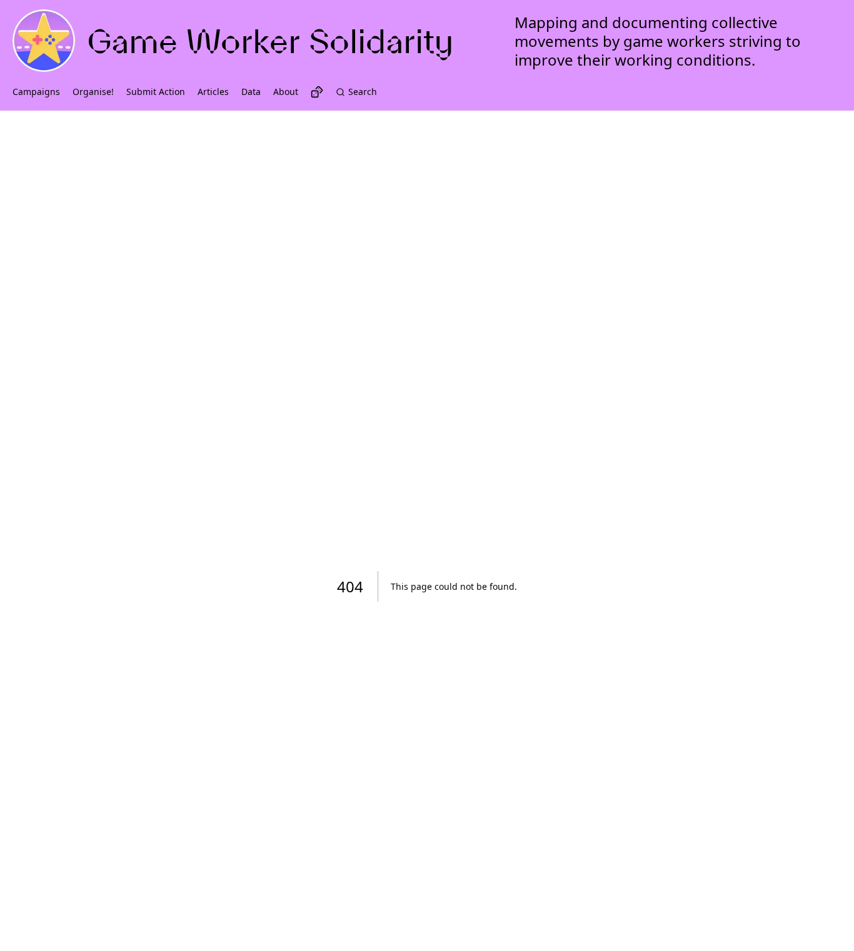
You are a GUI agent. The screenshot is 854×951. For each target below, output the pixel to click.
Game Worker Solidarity (270, 41)
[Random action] (316, 91)
